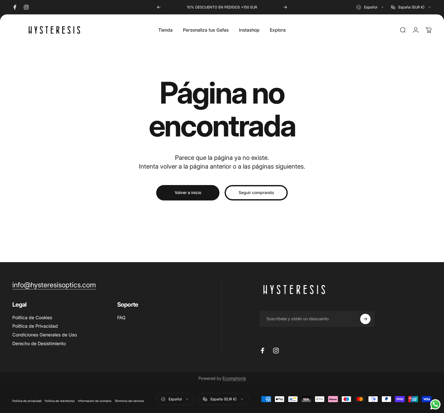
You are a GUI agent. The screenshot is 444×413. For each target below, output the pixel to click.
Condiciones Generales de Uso (44, 335)
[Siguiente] (285, 7)
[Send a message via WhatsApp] (435, 404)
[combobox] (370, 7)
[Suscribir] (365, 319)
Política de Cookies (32, 317)
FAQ (121, 317)
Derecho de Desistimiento (39, 343)
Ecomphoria (234, 378)
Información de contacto (95, 401)
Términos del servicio (129, 401)
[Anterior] (158, 7)
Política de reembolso (60, 401)
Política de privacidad (27, 401)
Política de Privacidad (35, 326)
